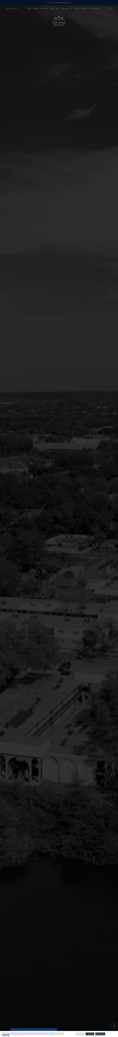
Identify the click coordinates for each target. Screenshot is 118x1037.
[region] (59, 1034)
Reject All (90, 1033)
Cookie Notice (6, 1035)
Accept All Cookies (100, 1033)
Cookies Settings (80, 1033)
